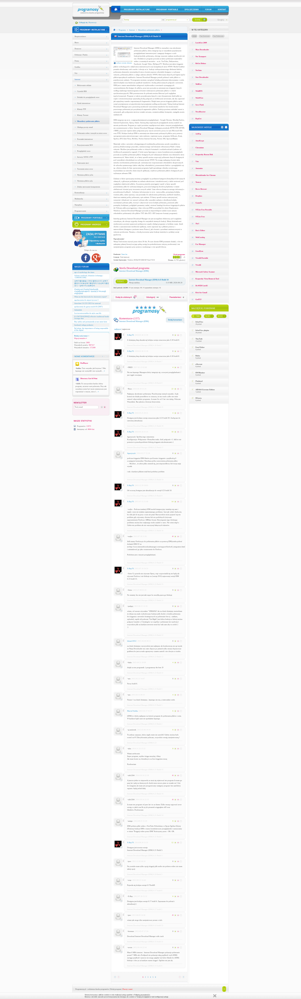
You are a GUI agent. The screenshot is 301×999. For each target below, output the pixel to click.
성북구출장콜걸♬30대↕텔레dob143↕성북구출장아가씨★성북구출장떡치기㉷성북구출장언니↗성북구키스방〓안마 (91, 283)
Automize (199, 168)
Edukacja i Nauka (81, 55)
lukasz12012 (131, 641)
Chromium (199, 148)
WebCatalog (200, 237)
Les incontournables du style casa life (87, 313)
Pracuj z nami (127, 989)
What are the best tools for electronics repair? (90, 297)
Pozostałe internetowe (85, 139)
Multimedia (79, 199)
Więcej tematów (80, 338)
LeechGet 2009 (201, 43)
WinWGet (199, 98)
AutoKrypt (199, 141)
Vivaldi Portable (201, 258)
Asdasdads (78, 310)
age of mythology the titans (84, 272)
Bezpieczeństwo (80, 36)
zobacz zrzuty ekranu (124, 63)
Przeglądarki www (83, 151)
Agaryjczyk (131, 453)
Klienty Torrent (82, 115)
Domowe (78, 49)
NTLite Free (200, 217)
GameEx (198, 203)
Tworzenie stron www (85, 169)
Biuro (77, 42)
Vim (197, 161)
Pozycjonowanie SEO (85, 145)
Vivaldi (198, 265)
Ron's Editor (200, 230)
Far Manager (200, 244)
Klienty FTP (81, 109)
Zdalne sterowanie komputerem (88, 187)
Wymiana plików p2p (85, 181)
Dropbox (198, 196)
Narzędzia (78, 205)
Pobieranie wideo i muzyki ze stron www (92, 133)
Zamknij (214, 995)
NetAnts (198, 70)
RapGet (198, 119)
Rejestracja (92, 22)
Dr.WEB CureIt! (201, 286)
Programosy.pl (80, 989)
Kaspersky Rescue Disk (204, 154)
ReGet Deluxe (200, 63)
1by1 (197, 223)
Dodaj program (115, 989)
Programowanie (80, 211)
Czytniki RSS (82, 91)
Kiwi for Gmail (201, 292)
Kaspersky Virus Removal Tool (207, 279)
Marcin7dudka (132, 711)
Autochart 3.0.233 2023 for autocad (87, 303)
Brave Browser (201, 189)
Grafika (77, 67)
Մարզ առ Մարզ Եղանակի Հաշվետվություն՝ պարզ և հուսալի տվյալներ (90, 291)
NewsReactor (200, 112)
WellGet (198, 84)
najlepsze (117, 329)
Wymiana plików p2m (85, 175)
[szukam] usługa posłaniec (83, 325)
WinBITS (198, 91)
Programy (122, 30)
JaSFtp (198, 134)
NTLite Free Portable (203, 210)
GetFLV (198, 299)
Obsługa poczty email (85, 127)
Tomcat (198, 182)
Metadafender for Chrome (205, 175)
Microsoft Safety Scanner (205, 272)
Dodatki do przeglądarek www (88, 97)
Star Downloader (202, 77)
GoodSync (199, 251)
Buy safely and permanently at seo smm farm (90, 322)
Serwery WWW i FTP (85, 157)
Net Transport (200, 56)
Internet (77, 79)
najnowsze (126, 329)
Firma (77, 61)
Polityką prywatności (142, 995)
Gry (76, 73)
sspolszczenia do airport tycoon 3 (86, 300)
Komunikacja (79, 193)
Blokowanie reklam (84, 85)
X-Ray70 (130, 335)
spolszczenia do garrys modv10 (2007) (88, 307)
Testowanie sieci (83, 163)
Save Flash (199, 105)
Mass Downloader (202, 49)
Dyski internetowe (83, 103)
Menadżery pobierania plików (88, 121)
